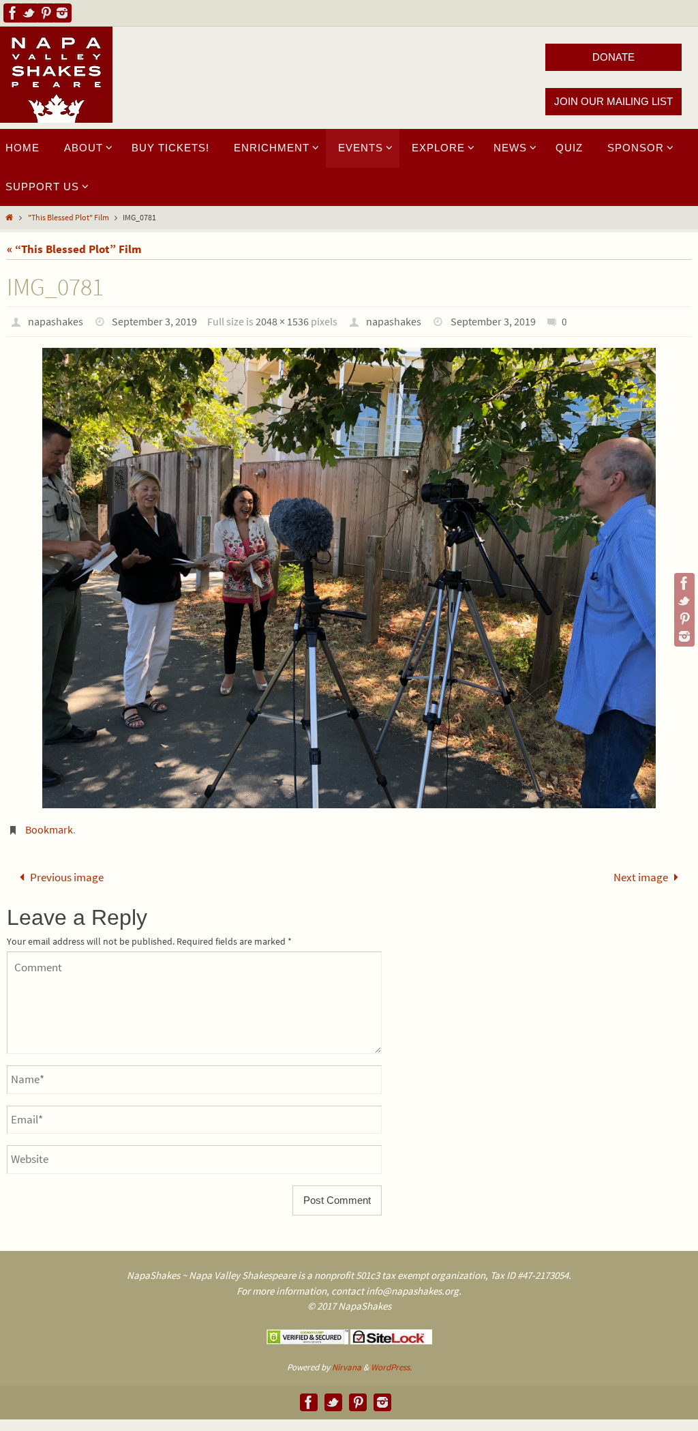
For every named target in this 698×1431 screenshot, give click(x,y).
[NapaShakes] (12, 13)
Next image (640, 875)
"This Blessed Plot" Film (68, 217)
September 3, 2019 (154, 321)
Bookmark (49, 829)
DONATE (613, 57)
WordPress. (391, 1363)
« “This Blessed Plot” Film (74, 248)
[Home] (9, 217)
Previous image (67, 875)
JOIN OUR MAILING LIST (613, 101)
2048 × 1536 (282, 321)
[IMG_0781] (349, 578)
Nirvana (346, 1363)
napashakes (55, 321)
